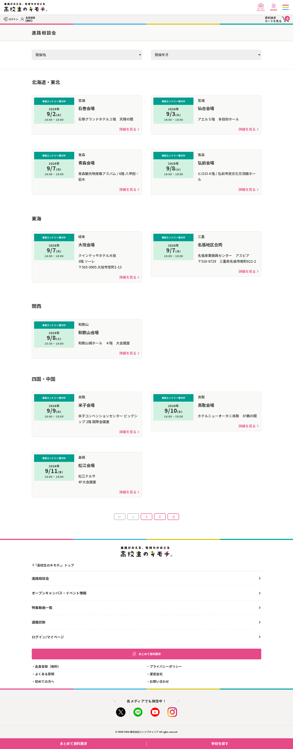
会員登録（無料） (48, 666)
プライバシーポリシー (166, 666)
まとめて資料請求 (150, 654)
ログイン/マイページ (48, 636)
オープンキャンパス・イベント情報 (59, 592)
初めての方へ (44, 681)
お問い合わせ (159, 681)
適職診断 (38, 622)
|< (119, 516)
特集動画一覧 (42, 607)
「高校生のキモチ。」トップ (54, 565)
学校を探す (219, 743)
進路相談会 (40, 578)
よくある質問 (44, 674)
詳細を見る (127, 129)
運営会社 (156, 674)
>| (173, 516)
